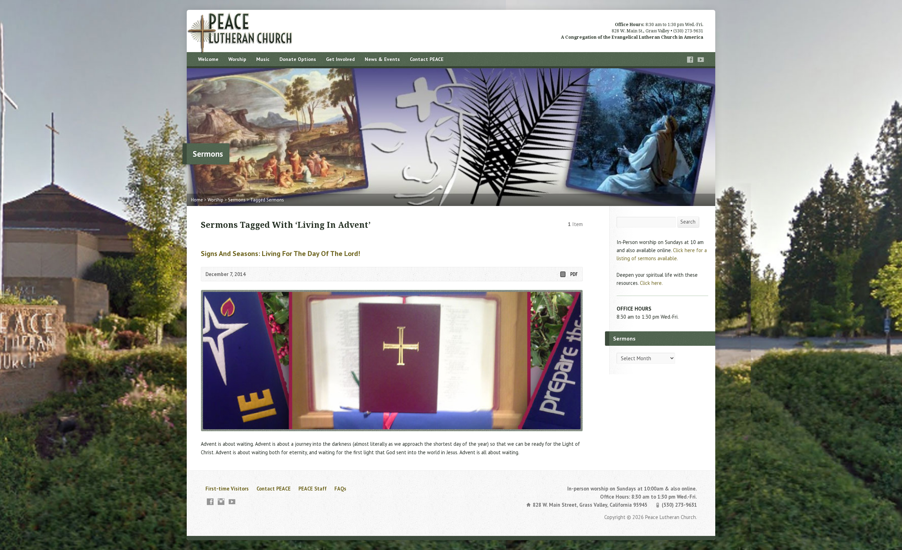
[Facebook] (690, 60)
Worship (237, 59)
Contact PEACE (427, 59)
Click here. (651, 283)
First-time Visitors (227, 488)
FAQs (340, 488)
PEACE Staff (312, 488)
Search (688, 221)
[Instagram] (221, 501)
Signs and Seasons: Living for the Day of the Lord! (280, 253)
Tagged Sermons (267, 200)
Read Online (562, 274)
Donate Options (297, 59)
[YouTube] (701, 60)
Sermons (237, 200)
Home (197, 200)
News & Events (382, 59)
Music (263, 59)
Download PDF (573, 274)
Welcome (208, 59)
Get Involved (340, 59)
